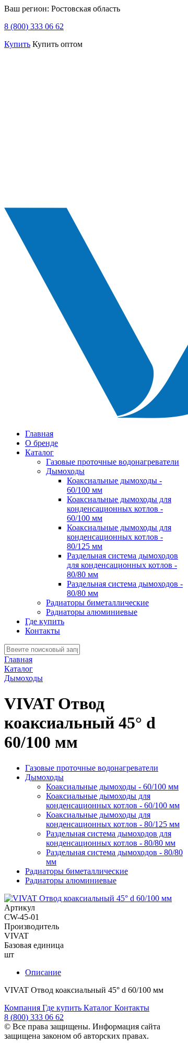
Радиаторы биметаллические (97, 602)
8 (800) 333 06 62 (34, 26)
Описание (43, 972)
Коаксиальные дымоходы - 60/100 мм (112, 786)
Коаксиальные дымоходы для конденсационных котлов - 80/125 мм (119, 537)
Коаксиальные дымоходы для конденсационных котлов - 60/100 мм (119, 508)
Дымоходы (65, 471)
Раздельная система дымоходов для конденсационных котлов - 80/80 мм (122, 565)
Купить (17, 44)
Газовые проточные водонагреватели (112, 461)
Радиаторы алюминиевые (91, 611)
